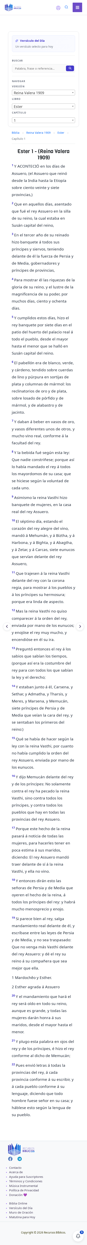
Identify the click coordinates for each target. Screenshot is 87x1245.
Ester (60, 133)
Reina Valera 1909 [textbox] (29, 92)
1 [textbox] (15, 120)
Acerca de (16, 1172)
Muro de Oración (21, 1212)
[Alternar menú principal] (77, 7)
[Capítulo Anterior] (7, 627)
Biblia (15, 133)
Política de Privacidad (24, 1190)
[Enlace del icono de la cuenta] (58, 8)
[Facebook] (10, 1159)
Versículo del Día (20, 1208)
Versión (18, 86)
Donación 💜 (18, 1195)
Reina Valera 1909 (38, 133)
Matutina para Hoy (22, 1217)
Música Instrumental (23, 1186)
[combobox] (43, 92)
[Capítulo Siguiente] (80, 627)
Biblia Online (18, 1203)
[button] (67, 7)
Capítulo (19, 112)
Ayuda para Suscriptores (26, 1177)
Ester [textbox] (18, 106)
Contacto (15, 1168)
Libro (16, 99)
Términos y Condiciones (25, 1181)
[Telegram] (19, 1159)
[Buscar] (70, 68)
